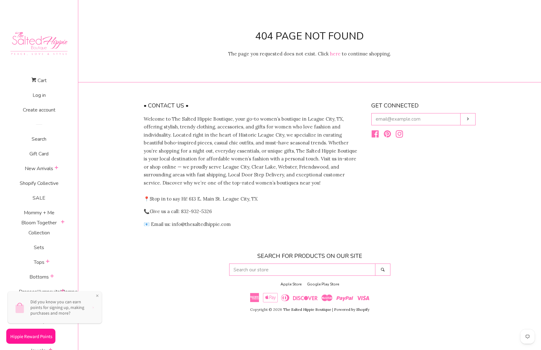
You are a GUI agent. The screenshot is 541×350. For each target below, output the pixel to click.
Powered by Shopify (351, 309)
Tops (39, 262)
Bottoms (39, 277)
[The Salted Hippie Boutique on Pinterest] (387, 135)
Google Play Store (323, 284)
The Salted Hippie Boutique (307, 309)
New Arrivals (39, 168)
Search (39, 139)
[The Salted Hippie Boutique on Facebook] (375, 135)
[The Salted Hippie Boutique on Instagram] (399, 135)
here (335, 54)
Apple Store (291, 284)
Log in (39, 95)
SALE (39, 198)
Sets (39, 247)
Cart (41, 80)
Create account (39, 110)
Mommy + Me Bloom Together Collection (39, 222)
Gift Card (39, 153)
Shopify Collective (39, 183)
